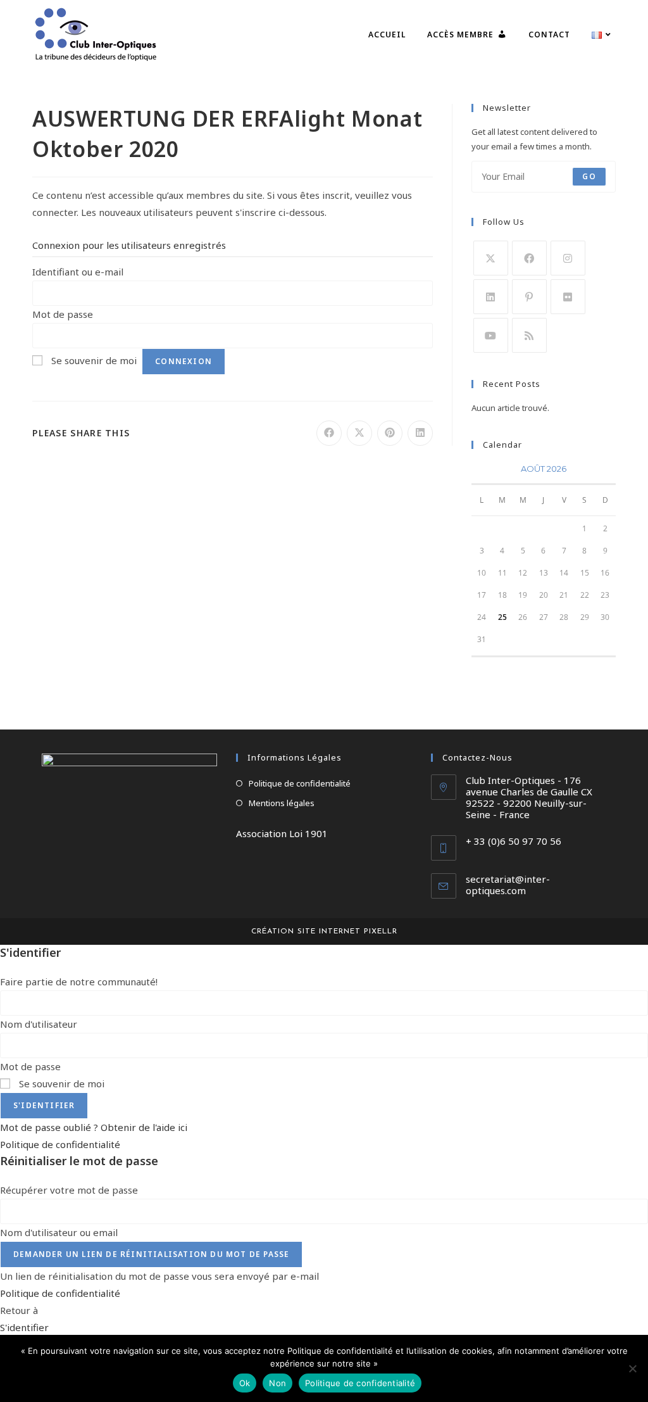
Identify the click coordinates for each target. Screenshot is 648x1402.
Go (588, 176)
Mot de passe (62, 314)
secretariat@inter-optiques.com (508, 885)
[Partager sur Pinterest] (389, 433)
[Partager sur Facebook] (329, 433)
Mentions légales (282, 803)
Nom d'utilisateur (38, 1024)
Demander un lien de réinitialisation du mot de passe (151, 1254)
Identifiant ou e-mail (77, 271)
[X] (490, 258)
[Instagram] (568, 258)
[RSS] (529, 335)
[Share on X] (359, 433)
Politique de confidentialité (300, 783)
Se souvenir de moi (94, 360)
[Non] (632, 1368)
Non (277, 1383)
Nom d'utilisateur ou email (59, 1232)
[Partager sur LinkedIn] (420, 433)
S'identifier (44, 1105)
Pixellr (380, 931)
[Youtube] (490, 335)
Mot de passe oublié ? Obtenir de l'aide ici (93, 1127)
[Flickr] (568, 296)
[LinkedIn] (490, 296)
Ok (245, 1383)
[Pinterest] (529, 296)
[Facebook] (529, 258)
